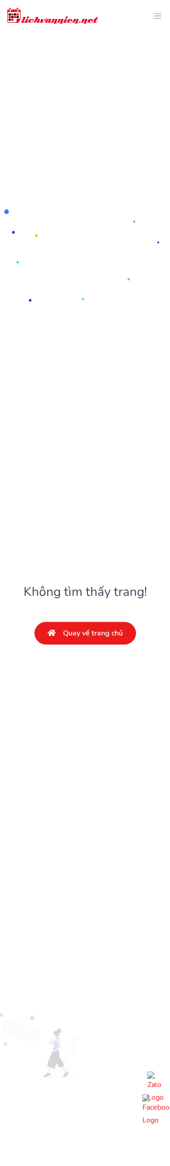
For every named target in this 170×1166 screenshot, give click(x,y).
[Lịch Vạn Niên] (52, 15)
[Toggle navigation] (155, 16)
